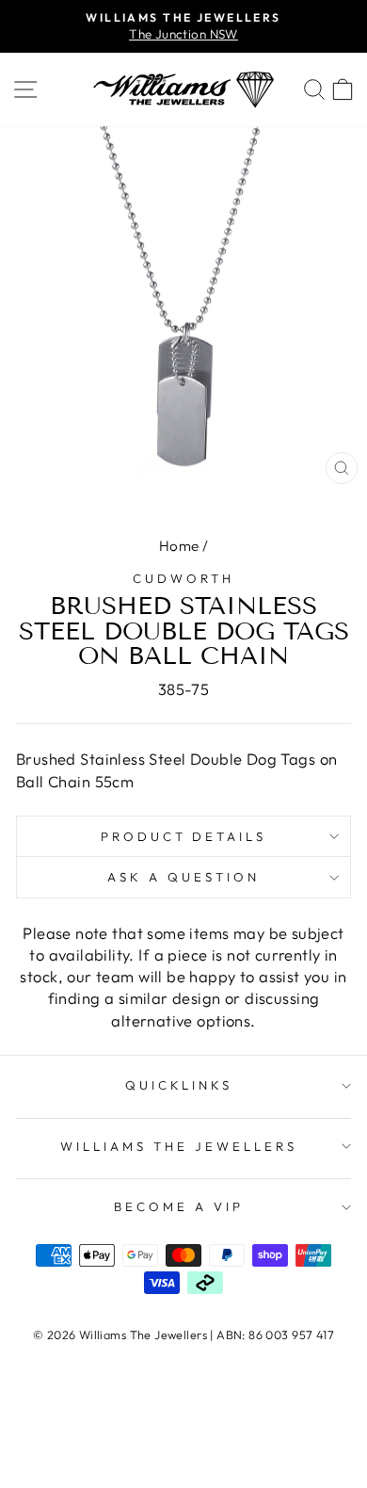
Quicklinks (179, 1084)
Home (179, 546)
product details (184, 836)
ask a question (183, 876)
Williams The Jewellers (178, 1146)
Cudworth (183, 578)
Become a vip (179, 1206)
